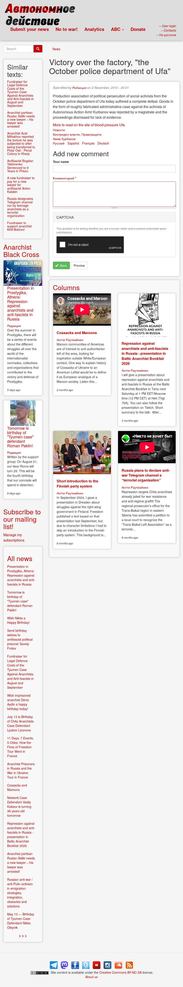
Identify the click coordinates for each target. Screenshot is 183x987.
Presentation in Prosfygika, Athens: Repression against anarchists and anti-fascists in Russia (20, 303)
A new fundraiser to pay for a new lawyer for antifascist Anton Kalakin (21, 185)
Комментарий (64, 178)
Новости (59, 130)
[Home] (42, 16)
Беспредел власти (66, 134)
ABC (116, 29)
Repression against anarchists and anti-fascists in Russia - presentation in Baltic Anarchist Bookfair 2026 (145, 353)
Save (63, 265)
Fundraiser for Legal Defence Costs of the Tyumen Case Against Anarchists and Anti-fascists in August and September (20, 93)
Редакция (79, 87)
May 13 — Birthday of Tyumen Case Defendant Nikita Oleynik (20, 921)
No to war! (67, 29)
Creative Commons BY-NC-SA (120, 972)
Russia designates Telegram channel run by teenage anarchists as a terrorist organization (20, 207)
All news (19, 558)
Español (73, 143)
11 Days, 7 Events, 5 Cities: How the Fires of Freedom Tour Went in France (20, 747)
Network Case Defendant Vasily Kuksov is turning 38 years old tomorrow (19, 806)
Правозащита (91, 134)
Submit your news (29, 29)
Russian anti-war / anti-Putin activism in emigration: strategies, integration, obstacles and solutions (20, 892)
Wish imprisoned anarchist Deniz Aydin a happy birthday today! (19, 702)
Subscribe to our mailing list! (22, 519)
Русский (58, 143)
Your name (61, 161)
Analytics (94, 29)
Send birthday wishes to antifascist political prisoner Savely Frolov (20, 639)
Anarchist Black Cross (21, 250)
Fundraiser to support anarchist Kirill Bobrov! (19, 226)
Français (88, 143)
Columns (66, 287)
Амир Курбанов (64, 138)
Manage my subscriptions (13, 537)
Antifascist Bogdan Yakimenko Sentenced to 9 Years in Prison (20, 165)
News (56, 49)
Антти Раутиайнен (70, 339)
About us (91, 977)
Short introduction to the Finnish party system (77, 483)
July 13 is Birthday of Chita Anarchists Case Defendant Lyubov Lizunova (20, 723)
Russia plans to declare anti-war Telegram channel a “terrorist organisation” (146, 475)
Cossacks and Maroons (77, 332)
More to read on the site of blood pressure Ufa (89, 124)
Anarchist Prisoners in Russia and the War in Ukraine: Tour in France (21, 770)
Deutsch (103, 143)
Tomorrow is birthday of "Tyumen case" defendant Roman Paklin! (20, 436)
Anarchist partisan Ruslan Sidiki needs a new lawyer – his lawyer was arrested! (21, 119)
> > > (23, 935)
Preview (79, 265)
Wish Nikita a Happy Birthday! (18, 620)
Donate (138, 29)
